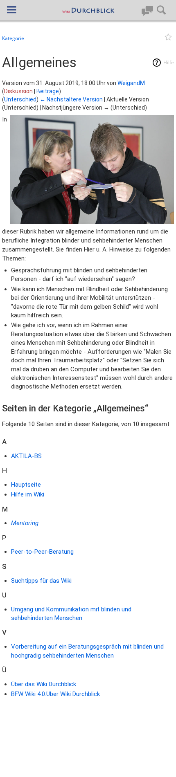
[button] (11, 9)
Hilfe (168, 62)
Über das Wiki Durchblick (43, 684)
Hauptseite (26, 484)
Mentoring (24, 523)
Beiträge (47, 91)
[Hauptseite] (88, 10)
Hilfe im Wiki (27, 494)
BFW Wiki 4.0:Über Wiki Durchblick (55, 694)
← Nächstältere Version (71, 99)
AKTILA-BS (26, 456)
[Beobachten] (167, 38)
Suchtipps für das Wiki (41, 580)
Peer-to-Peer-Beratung (42, 551)
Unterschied (20, 99)
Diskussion (18, 91)
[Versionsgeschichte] (158, 38)
